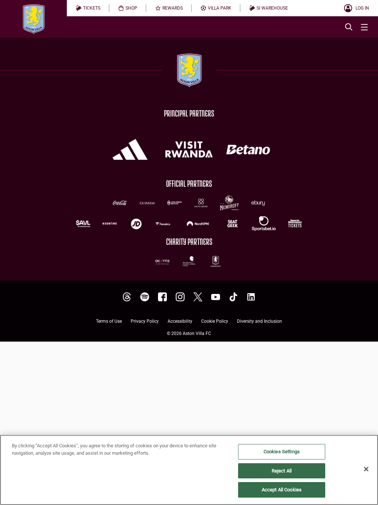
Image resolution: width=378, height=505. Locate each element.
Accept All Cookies (282, 489)
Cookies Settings (282, 451)
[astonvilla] (127, 297)
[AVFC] (144, 297)
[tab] (88, 8)
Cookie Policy (214, 321)
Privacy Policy (145, 321)
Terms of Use (109, 321)
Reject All (282, 471)
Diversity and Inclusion (259, 321)
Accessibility (180, 321)
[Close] (366, 469)
